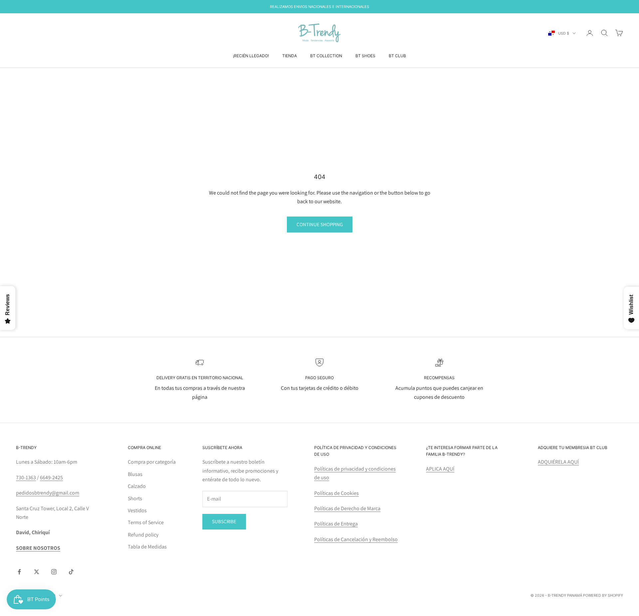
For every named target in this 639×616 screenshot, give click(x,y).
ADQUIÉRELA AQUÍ (558, 461)
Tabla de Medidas (147, 546)
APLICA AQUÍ (440, 468)
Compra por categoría (152, 461)
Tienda (289, 55)
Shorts (135, 498)
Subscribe (224, 521)
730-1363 (26, 477)
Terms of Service (146, 522)
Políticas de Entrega (336, 523)
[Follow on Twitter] (36, 571)
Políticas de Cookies (336, 493)
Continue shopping (320, 224)
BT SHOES (365, 55)
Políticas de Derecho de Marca (347, 508)
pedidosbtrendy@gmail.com (47, 492)
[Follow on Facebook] (19, 571)
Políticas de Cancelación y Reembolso (356, 539)
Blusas (135, 474)
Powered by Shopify (603, 595)
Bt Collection (326, 55)
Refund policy (143, 534)
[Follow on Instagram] (54, 571)
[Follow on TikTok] (71, 571)
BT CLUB (397, 55)
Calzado (137, 486)
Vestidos (137, 510)
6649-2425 (51, 477)
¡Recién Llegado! (251, 55)
